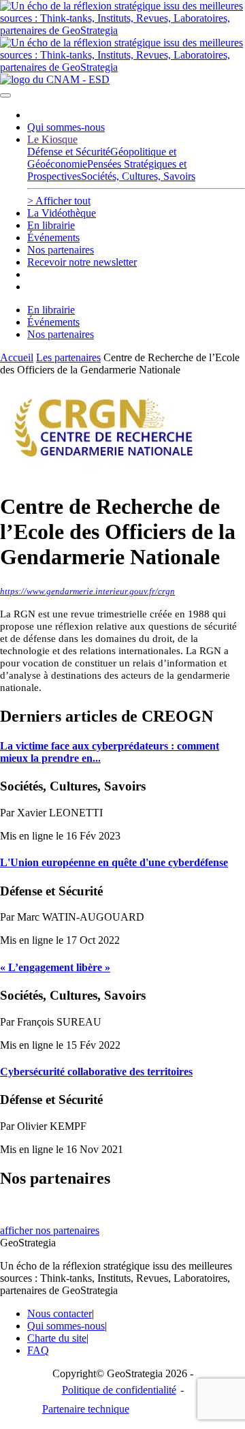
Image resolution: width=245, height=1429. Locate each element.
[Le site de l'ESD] (55, 79)
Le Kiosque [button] (52, 139)
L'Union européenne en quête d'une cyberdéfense (114, 862)
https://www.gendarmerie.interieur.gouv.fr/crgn (87, 591)
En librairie (51, 225)
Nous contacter (59, 1313)
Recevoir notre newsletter (82, 262)
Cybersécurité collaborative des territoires (96, 1071)
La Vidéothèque (61, 213)
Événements (53, 237)
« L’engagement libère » (55, 967)
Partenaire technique (113, 1409)
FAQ (38, 1350)
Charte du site (56, 1338)
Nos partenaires (60, 250)
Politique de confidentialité (119, 1390)
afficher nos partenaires (49, 1230)
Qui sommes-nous (66, 127)
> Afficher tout (59, 200)
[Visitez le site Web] (109, 473)
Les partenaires (68, 357)
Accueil (16, 357)
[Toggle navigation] (5, 95)
